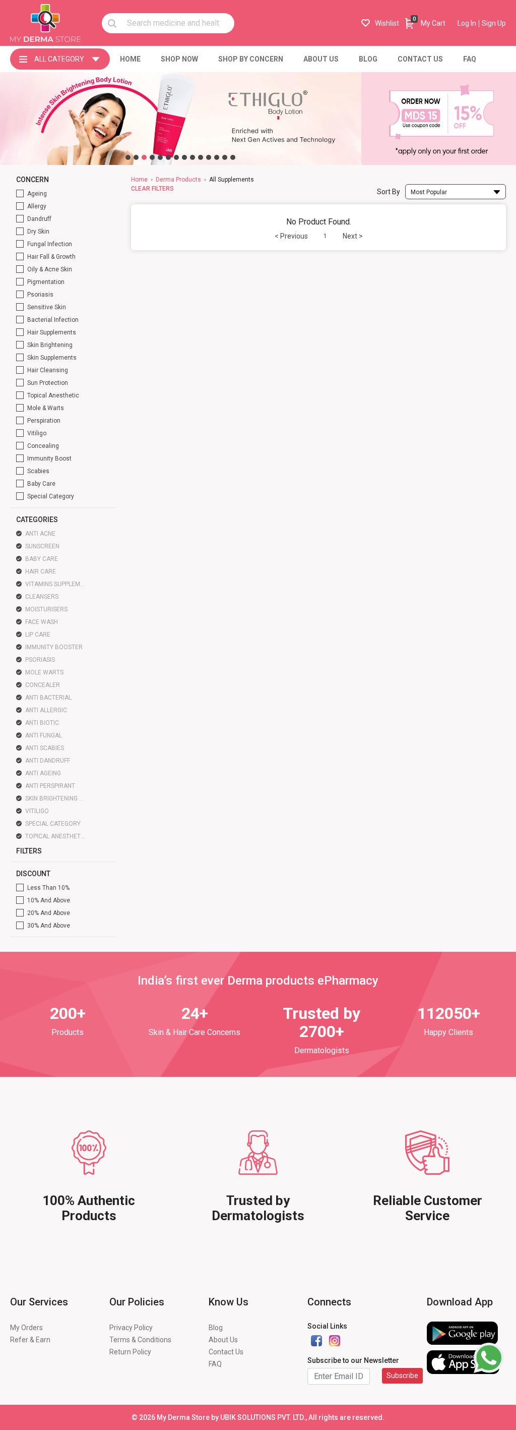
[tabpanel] (180, 118)
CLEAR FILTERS (152, 188)
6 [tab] (168, 157)
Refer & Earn (30, 1340)
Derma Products (178, 179)
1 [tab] (128, 157)
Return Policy (130, 1352)
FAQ (215, 1364)
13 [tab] (224, 157)
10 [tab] (200, 157)
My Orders (26, 1328)
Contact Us (226, 1352)
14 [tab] (232, 157)
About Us (223, 1340)
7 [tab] (176, 157)
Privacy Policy (131, 1328)
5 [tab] (160, 157)
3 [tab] (144, 157)
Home (139, 179)
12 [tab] (216, 157)
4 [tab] (152, 157)
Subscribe (402, 1375)
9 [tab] (192, 157)
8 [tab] (184, 157)
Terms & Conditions (140, 1340)
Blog (216, 1328)
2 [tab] (136, 157)
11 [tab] (208, 157)
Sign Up (494, 23)
